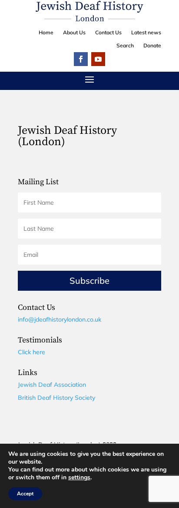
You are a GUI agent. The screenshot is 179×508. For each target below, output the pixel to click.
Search (125, 46)
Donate (152, 46)
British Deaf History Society (56, 398)
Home (46, 33)
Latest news (146, 33)
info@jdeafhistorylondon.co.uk (59, 319)
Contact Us (108, 33)
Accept (25, 493)
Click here (31, 352)
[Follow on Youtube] (98, 59)
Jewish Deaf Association (52, 384)
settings (79, 477)
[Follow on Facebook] (81, 59)
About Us (74, 33)
